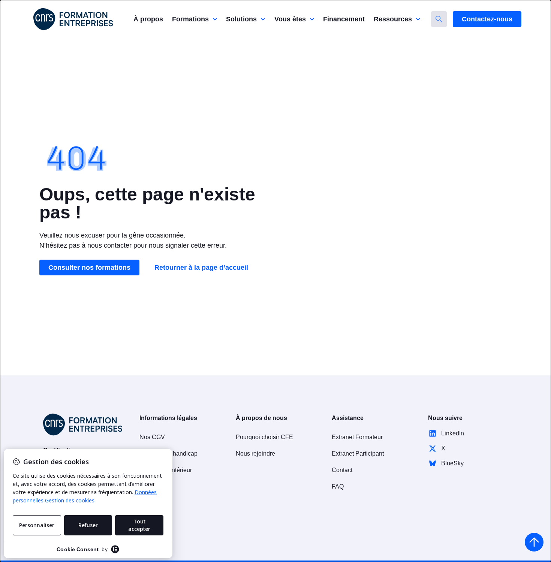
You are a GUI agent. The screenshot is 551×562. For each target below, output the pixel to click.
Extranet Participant (358, 453)
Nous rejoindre (255, 453)
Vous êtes (290, 19)
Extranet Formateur (357, 437)
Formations (190, 19)
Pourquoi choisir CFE (264, 437)
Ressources (393, 19)
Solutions (241, 19)
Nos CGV (152, 437)
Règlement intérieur (165, 470)
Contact (342, 470)
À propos (148, 19)
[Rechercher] (439, 19)
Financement (344, 19)
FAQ (338, 486)
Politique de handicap (168, 453)
